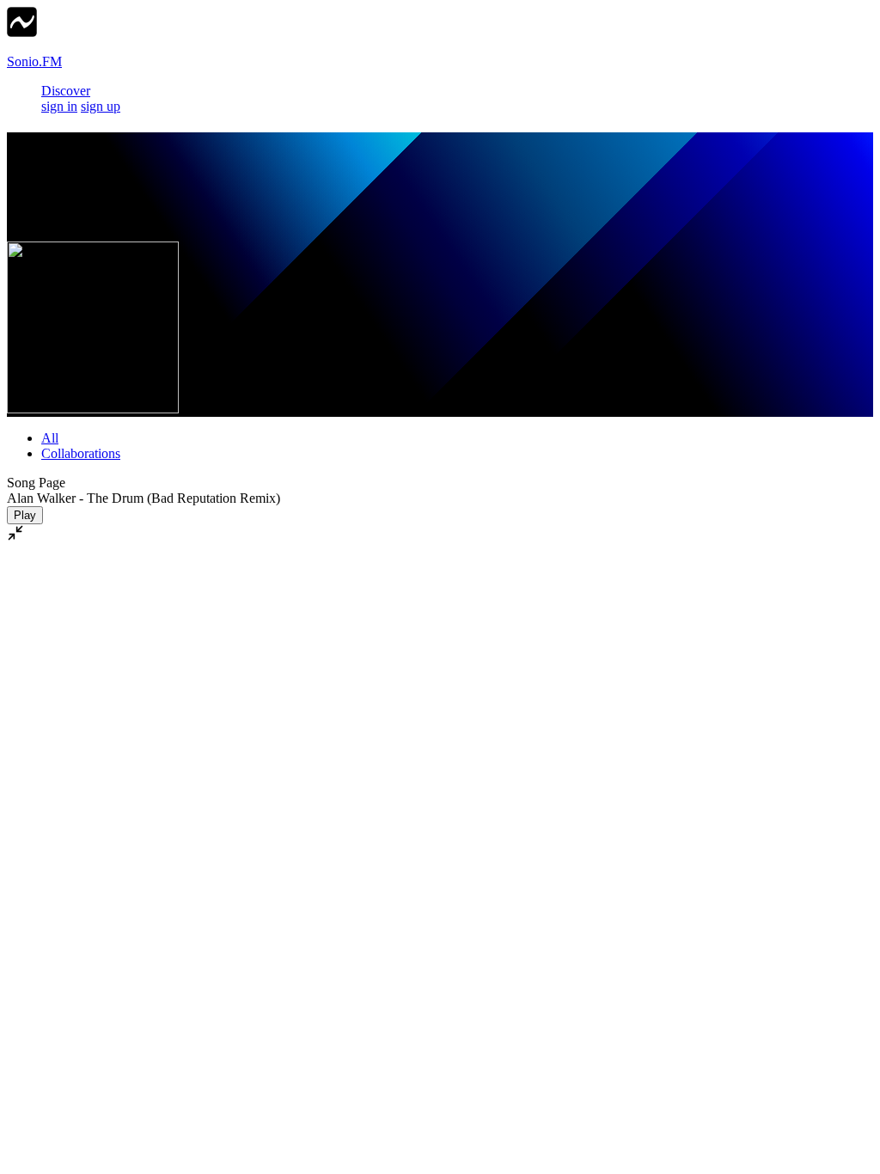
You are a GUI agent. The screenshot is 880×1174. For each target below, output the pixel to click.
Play (25, 515)
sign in (59, 106)
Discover (65, 90)
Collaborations (80, 453)
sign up (100, 106)
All (49, 438)
